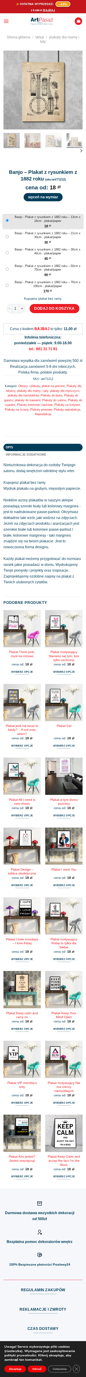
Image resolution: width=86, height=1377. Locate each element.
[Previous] (11, 90)
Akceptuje (15, 1369)
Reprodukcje (43, 414)
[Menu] (6, 21)
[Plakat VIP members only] (22, 1059)
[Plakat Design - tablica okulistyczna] (22, 846)
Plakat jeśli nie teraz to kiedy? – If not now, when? (22, 730)
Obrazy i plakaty (29, 386)
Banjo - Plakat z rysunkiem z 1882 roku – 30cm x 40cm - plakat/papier (47, 251)
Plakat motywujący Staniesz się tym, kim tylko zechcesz (64, 656)
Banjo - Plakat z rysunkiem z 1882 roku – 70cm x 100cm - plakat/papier (47, 284)
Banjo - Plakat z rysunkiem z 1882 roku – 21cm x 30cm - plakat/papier (47, 235)
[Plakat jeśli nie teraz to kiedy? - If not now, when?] (22, 702)
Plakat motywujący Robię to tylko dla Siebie (63, 943)
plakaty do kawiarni (27, 400)
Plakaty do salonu (54, 400)
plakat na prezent (53, 386)
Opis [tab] (9, 447)
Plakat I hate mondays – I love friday (22, 941)
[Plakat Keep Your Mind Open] (64, 989)
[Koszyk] (78, 21)
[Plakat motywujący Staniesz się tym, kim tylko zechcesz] (64, 628)
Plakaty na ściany (16, 409)
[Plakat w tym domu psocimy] (64, 776)
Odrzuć (37, 1369)
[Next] (75, 90)
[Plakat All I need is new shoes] (22, 776)
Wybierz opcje (22, 671)
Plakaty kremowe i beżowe (35, 404)
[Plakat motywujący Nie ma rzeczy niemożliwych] (64, 1059)
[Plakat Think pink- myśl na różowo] (22, 628)
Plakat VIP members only (22, 1085)
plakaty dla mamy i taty (32, 391)
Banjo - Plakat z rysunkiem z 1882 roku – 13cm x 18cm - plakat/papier (47, 219)
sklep (39, 37)
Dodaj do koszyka (54, 308)
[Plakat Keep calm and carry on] (22, 989)
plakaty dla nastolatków (23, 395)
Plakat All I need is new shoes (22, 802)
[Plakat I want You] (64, 846)
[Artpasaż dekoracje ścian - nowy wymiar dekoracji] (41, 21)
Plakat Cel (64, 726)
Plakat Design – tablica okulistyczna (22, 871)
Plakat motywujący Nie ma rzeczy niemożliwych (64, 1087)
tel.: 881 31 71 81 (43, 349)
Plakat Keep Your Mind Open (63, 1015)
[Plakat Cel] (64, 702)
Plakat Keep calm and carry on (22, 1015)
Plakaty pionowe (41, 409)
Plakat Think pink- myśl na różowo (22, 654)
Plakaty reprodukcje (67, 409)
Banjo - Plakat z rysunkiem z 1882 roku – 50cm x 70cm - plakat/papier (47, 268)
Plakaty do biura (51, 395)
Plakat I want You (63, 869)
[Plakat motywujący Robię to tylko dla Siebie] (64, 916)
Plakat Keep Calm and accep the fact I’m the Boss (64, 1160)
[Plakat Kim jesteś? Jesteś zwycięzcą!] (22, 1133)
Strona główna (18, 37)
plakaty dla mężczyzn (64, 391)
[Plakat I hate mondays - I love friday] (22, 916)
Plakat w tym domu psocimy (64, 802)
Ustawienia (60, 1369)
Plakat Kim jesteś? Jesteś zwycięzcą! (22, 1158)
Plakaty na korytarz (67, 404)
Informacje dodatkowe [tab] (26, 454)
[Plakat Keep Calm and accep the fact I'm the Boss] (64, 1133)
